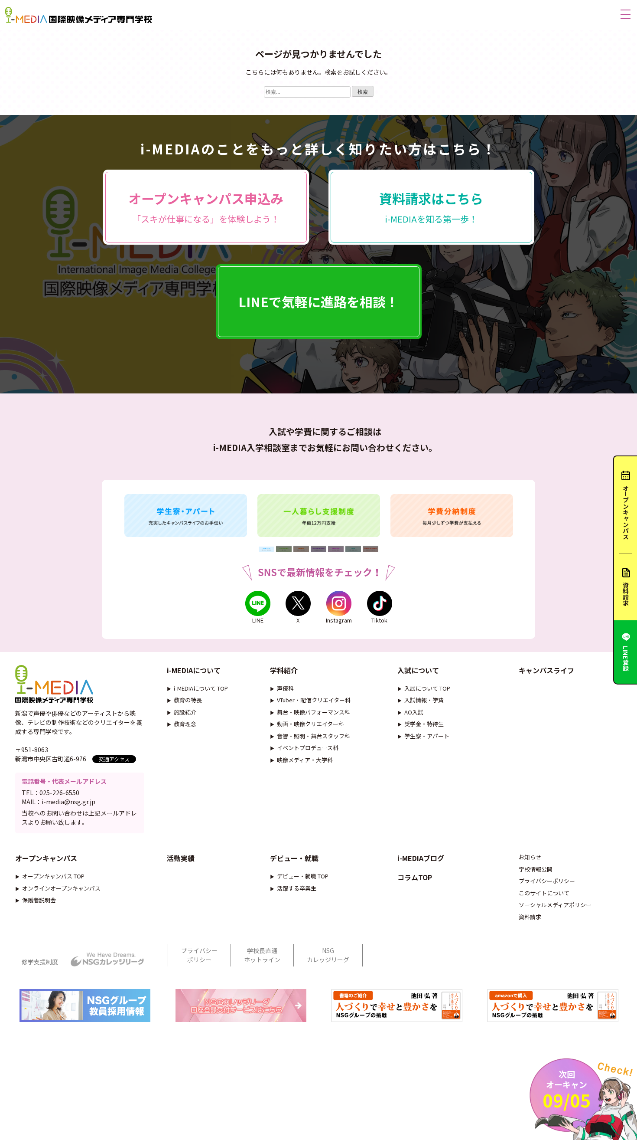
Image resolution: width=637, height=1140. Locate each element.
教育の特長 (188, 700)
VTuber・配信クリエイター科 (314, 700)
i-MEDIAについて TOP (201, 688)
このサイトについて (544, 893)
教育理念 (185, 724)
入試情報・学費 (424, 700)
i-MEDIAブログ (420, 858)
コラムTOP (414, 877)
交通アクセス (114, 759)
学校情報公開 (535, 869)
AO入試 (413, 712)
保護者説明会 (39, 900)
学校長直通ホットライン (262, 955)
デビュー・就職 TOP (302, 876)
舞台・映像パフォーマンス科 (313, 712)
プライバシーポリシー (547, 881)
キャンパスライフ (546, 670)
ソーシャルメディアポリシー (555, 905)
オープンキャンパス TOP (53, 876)
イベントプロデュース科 (307, 748)
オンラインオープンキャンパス (61, 888)
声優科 (285, 688)
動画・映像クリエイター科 (310, 724)
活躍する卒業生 (296, 888)
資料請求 (530, 917)
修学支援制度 (40, 961)
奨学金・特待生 (424, 724)
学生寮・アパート (426, 736)
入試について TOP (427, 688)
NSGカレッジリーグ (328, 955)
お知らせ (530, 857)
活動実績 (181, 858)
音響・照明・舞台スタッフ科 (313, 736)
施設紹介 (185, 712)
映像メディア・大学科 (305, 760)
